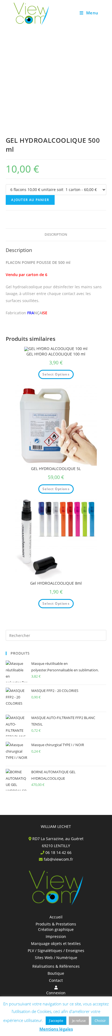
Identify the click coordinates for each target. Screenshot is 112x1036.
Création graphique (56, 929)
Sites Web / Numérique (56, 957)
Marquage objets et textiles (56, 943)
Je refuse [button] (79, 1020)
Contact (56, 980)
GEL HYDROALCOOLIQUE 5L (56, 468)
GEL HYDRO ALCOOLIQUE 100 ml (55, 354)
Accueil (56, 917)
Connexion (56, 992)
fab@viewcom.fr (58, 859)
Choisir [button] (100, 1020)
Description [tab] (56, 234)
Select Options (56, 374)
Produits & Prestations (56, 924)
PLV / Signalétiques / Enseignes (56, 950)
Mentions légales (56, 1029)
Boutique (56, 973)
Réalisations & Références (56, 966)
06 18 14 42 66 (58, 852)
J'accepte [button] (56, 1020)
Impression (56, 936)
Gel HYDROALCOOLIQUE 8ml (56, 583)
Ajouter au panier (30, 200)
